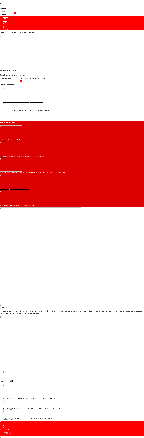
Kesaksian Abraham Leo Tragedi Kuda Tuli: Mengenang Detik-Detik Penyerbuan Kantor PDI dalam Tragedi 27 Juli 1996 (32, 408)
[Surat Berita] (3, 8)
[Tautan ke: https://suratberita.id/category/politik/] (12, 381)
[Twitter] (3, 426)
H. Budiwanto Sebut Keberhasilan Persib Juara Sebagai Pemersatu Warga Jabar (23, 102)
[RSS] (3, 427)
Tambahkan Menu (7, 6)
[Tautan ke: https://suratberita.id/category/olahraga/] (15, 85)
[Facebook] (3, 424)
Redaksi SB (5, 432)
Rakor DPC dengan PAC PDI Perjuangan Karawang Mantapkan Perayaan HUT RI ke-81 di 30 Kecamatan (29, 398)
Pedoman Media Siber (8, 435)
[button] (15, 13)
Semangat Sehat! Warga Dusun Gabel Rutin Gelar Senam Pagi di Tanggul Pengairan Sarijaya (26, 110)
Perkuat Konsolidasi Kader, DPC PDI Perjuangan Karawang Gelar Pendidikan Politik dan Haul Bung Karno (29, 418)
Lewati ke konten (4, 0)
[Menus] (0, 2)
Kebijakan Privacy (7, 433)
